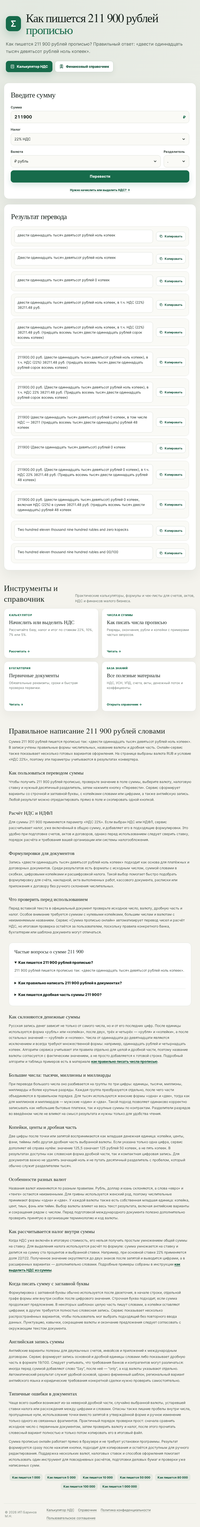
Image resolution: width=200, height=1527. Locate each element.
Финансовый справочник (87, 66)
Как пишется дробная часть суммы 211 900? (60, 994)
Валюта (17, 152)
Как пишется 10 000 (98, 1477)
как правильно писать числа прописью (124, 1061)
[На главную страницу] (13, 23)
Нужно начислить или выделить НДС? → (100, 190)
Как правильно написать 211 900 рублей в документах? (70, 983)
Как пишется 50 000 (135, 1477)
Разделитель (174, 152)
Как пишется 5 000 (61, 1477)
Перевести (100, 176)
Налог (15, 129)
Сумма (16, 107)
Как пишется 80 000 (173, 1477)
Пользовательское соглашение (71, 1518)
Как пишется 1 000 (26, 1477)
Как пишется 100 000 (79, 1486)
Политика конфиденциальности (126, 1510)
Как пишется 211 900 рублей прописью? (55, 962)
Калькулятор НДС (32, 66)
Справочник (87, 1510)
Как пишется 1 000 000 (119, 1486)
